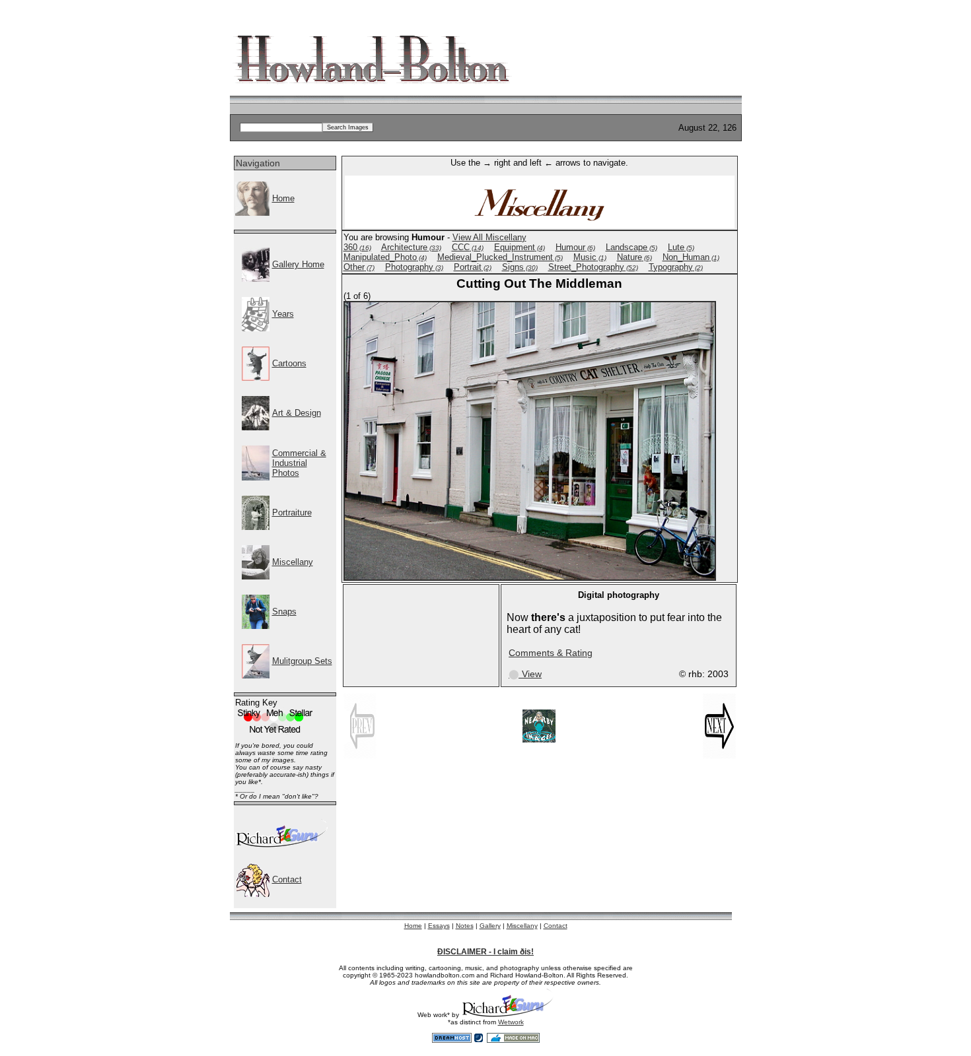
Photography (414, 267)
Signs (520, 267)
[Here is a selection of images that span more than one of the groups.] (256, 675)
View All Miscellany (489, 237)
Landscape (631, 247)
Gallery (490, 925)
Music (589, 257)
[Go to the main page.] (252, 213)
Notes (465, 925)
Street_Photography (593, 267)
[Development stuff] (281, 844)
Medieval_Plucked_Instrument (500, 257)
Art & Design (296, 413)
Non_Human (691, 257)
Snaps (284, 611)
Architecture (411, 247)
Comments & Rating (551, 652)
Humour (575, 247)
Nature (634, 257)
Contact (287, 879)
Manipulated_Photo (385, 257)
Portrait (472, 267)
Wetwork (511, 1022)
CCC (468, 247)
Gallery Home (298, 264)
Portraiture (292, 512)
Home (283, 198)
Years (283, 314)
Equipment (519, 247)
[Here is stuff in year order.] (256, 328)
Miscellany (292, 562)
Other (359, 267)
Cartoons (289, 363)
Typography (676, 267)
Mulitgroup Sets (302, 661)
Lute (681, 247)
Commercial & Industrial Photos (299, 463)
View (525, 674)
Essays (439, 925)
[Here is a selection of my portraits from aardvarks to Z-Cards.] (256, 527)
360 (357, 247)
